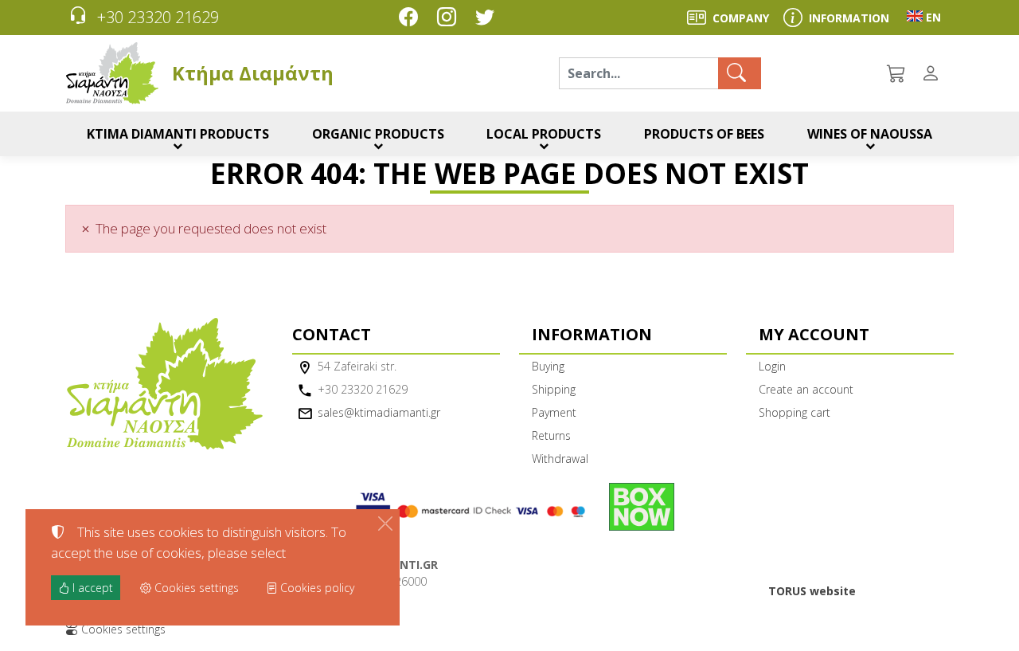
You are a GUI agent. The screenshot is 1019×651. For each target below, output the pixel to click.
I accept (91, 587)
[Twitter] (488, 19)
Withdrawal (560, 458)
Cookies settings (122, 629)
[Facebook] (411, 19)
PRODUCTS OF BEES (704, 134)
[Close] (385, 523)
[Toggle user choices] (934, 73)
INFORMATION (849, 17)
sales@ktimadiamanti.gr (379, 412)
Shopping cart (794, 412)
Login (772, 366)
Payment (554, 412)
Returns (551, 435)
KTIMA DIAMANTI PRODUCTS (178, 134)
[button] (897, 73)
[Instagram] (450, 19)
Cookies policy (315, 587)
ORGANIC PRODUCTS (378, 134)
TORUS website (812, 590)
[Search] (739, 73)
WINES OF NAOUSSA (869, 134)
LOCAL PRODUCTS (543, 134)
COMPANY (741, 17)
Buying (548, 366)
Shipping (554, 389)
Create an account (806, 389)
